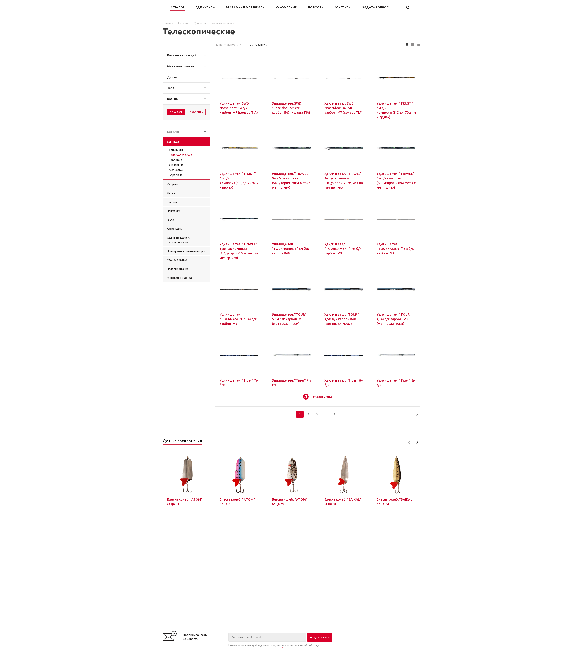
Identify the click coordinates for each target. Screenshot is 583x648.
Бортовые (175, 175)
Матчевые (176, 170)
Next (417, 442)
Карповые (175, 160)
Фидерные (176, 165)
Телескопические (180, 155)
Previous (409, 442)
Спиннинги (176, 150)
